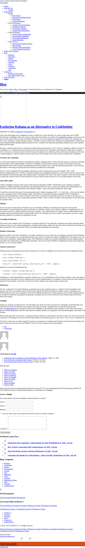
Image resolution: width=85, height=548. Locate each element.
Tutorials (7, 484)
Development (23, 89)
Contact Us (8, 520)
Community (8, 465)
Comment (4, 429)
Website (2, 410)
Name (2, 402)
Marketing (7, 474)
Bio (5, 327)
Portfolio (7, 516)
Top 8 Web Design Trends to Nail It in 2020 (18, 362)
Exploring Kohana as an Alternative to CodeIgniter (36, 126)
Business (7, 463)
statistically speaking (65, 137)
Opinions (7, 478)
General (6, 471)
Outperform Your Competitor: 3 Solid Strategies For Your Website (25, 358)
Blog (3, 84)
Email (2, 406)
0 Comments (18, 132)
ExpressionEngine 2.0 (11, 308)
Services (7, 514)
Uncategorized (9, 486)
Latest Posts (8, 328)
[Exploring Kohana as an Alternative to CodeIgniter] (13, 121)
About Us (7, 513)
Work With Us (9, 522)
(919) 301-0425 (8, 543)
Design (6, 467)
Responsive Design (10, 480)
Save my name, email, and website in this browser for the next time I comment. (28, 413)
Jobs (5, 473)
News (6, 476)
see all (13, 354)
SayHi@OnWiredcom (7, 536)
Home (11, 89)
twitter (25, 321)
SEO (5, 482)
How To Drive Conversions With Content (18, 360)
